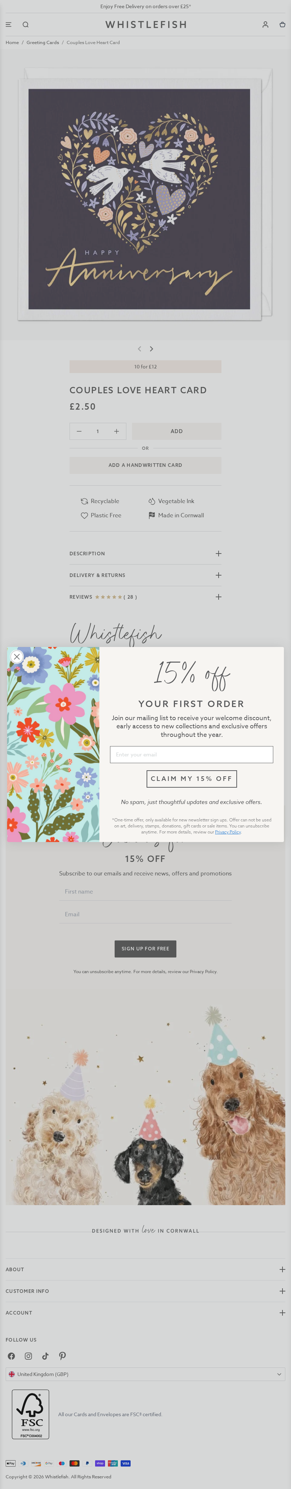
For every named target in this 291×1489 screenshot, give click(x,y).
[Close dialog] (17, 657)
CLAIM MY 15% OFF (192, 779)
